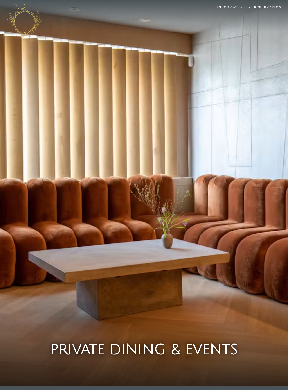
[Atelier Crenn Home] (24, 21)
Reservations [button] (269, 7)
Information (233, 7)
